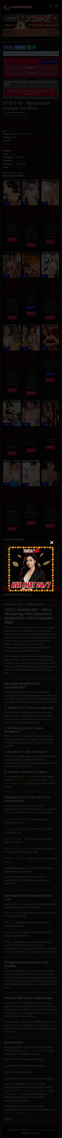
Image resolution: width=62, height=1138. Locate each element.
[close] (52, 542)
